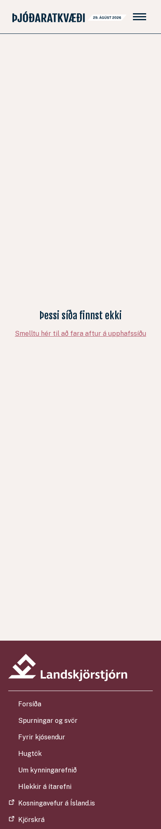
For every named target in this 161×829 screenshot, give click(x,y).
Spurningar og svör (48, 720)
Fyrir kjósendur (41, 737)
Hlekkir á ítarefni (44, 787)
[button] (139, 17)
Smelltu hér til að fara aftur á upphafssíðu (80, 333)
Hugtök (30, 754)
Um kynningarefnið (47, 770)
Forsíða (29, 704)
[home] (67, 16)
